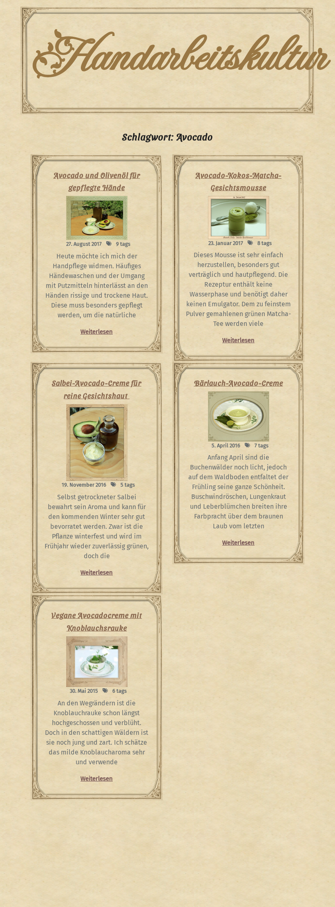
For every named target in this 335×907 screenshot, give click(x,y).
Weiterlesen (96, 331)
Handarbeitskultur (179, 57)
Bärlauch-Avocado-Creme (238, 382)
